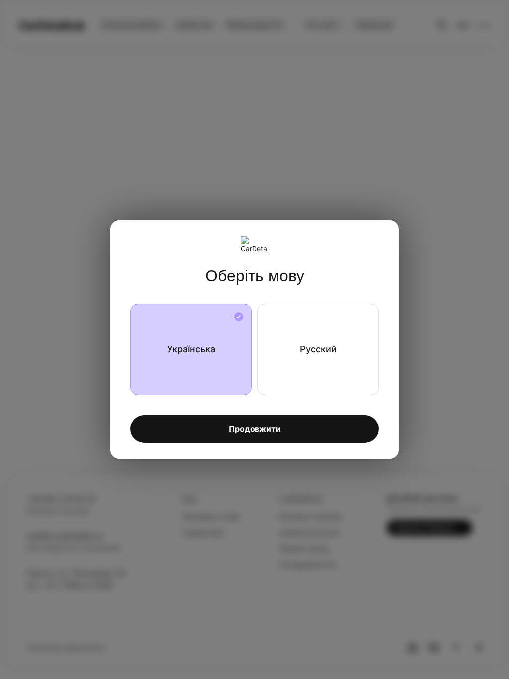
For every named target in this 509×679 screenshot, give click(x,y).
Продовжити (255, 429)
